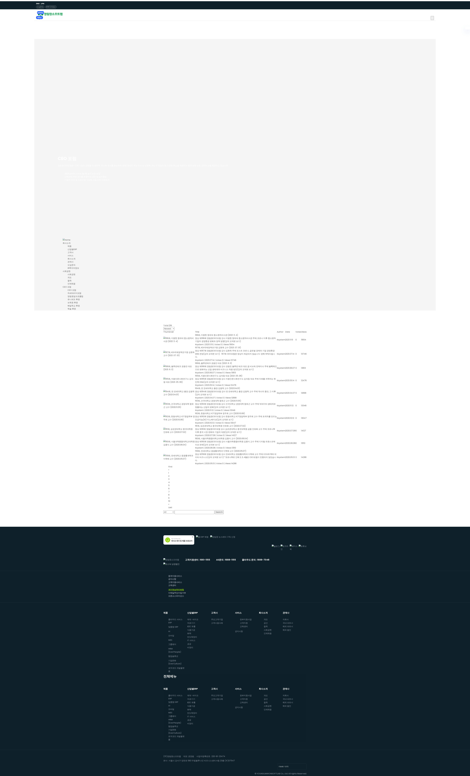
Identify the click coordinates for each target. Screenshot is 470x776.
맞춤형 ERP (173, 627)
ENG (38, 3)
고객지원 (244, 623)
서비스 (70, 255)
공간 (266, 623)
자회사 (286, 619)
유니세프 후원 (74, 299)
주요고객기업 (217, 619)
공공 (189, 644)
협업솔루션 (173, 726)
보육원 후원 (73, 302)
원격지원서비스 (175, 576)
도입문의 (40, 7)
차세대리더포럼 (74, 293)
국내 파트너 (288, 623)
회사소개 (66, 243)
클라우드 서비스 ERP (175, 621)
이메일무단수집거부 (177, 592)
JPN (42, 3)
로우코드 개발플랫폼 (176, 670)
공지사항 (172, 579)
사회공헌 (66, 271)
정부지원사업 (246, 619)
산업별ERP (72, 249)
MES (170, 640)
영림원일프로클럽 (75, 296)
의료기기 (191, 623)
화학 (189, 633)
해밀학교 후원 (74, 305)
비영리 (190, 647)
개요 (69, 277)
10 (169, 501)
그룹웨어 (172, 644)
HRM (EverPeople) (174, 650)
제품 (69, 246)
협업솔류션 (173, 656)
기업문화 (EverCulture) (175, 662)
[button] (432, 18)
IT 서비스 (191, 640)
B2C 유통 (191, 626)
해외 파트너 (288, 626)
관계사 (70, 261)
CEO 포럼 (67, 287)
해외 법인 (287, 630)
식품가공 (191, 630)
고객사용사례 (217, 623)
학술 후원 (72, 308)
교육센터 (172, 585)
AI (169, 631)
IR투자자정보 (51, 7)
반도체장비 (192, 637)
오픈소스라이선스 (176, 596)
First (170, 466)
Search (219, 512)
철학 (69, 280)
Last (170, 507)
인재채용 (71, 283)
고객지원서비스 (175, 582)
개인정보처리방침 (176, 589)
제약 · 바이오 (192, 619)
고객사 (70, 252)
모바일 (171, 635)
